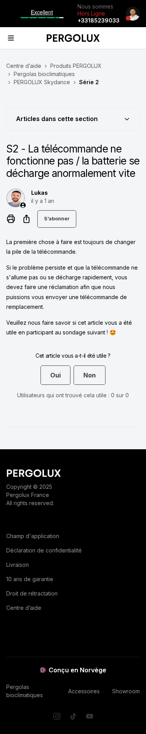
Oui (55, 375)
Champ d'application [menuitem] (32, 536)
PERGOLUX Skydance (42, 82)
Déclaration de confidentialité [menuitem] (44, 550)
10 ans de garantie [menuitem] (29, 579)
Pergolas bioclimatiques (44, 74)
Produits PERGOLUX (76, 65)
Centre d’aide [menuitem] (23, 607)
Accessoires (84, 691)
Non (89, 375)
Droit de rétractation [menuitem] (32, 593)
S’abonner (57, 219)
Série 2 (89, 82)
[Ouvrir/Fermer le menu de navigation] (28, 38)
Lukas (39, 192)
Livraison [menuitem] (17, 564)
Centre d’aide (23, 65)
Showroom (126, 691)
